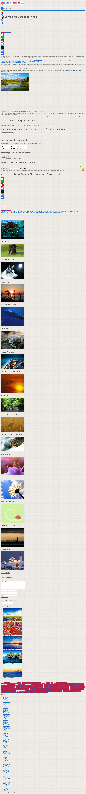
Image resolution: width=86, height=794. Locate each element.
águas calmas (6, 211)
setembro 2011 (6, 741)
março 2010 (5, 763)
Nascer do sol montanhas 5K (9, 677)
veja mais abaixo (38, 60)
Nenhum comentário (5, 20)
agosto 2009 (6, 771)
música (13, 685)
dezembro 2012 (6, 724)
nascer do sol (12, 212)
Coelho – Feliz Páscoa (8, 478)
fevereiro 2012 (6, 735)
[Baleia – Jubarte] (43, 316)
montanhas (3, 212)
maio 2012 (5, 733)
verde (24, 691)
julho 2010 (5, 758)
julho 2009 (5, 772)
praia (17, 691)
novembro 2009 (6, 768)
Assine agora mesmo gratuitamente (38, 116)
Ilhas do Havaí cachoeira (8, 663)
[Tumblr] (43, 47)
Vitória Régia (5, 241)
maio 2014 (5, 708)
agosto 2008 (6, 786)
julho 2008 (5, 787)
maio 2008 (5, 789)
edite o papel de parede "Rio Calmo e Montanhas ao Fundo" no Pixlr (15, 62)
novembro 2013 (6, 714)
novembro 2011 (6, 739)
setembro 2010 (6, 756)
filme (52, 683)
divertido (43, 683)
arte (8, 683)
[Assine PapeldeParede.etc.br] (83, 170)
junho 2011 (5, 745)
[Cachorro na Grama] (43, 250)
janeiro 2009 (5, 780)
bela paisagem (12, 211)
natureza (18, 212)
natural (16, 685)
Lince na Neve (5, 454)
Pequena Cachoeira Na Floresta (11, 415)
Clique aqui (20, 111)
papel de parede (37, 685)
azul (11, 683)
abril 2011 (5, 747)
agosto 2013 (6, 717)
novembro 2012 (6, 726)
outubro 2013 (6, 715)
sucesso (21, 691)
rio (51, 212)
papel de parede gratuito (52, 685)
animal (5, 683)
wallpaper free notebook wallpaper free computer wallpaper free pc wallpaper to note (28, 692)
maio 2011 (5, 746)
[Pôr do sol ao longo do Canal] (12, 648)
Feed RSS (64, 170)
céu (30, 211)
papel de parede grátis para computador (29, 687)
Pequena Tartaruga (7, 352)
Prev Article (3, 32)
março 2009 (5, 777)
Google (32, 170)
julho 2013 (5, 718)
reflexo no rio (48, 212)
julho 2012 (5, 730)
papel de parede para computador (17, 689)
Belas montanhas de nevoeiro (9, 621)
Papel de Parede (4, 792)
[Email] (43, 50)
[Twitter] (43, 44)
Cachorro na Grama (7, 259)
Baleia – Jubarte (6, 328)
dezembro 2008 (6, 781)
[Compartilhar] (43, 53)
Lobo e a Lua (5, 282)
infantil (2, 685)
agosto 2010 (6, 757)
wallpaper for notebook (54, 691)
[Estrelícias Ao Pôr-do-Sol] (43, 293)
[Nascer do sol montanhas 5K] (12, 676)
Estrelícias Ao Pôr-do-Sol (9, 304)
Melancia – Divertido (8, 525)
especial (48, 683)
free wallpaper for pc (72, 683)
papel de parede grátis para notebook (56, 687)
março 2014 (5, 709)
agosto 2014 (6, 704)
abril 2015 (5, 699)
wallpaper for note (39, 691)
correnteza (50, 211)
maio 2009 (5, 775)
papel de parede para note (39, 689)
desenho (38, 683)
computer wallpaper (29, 683)
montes (7, 212)
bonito (19, 683)
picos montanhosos (40, 212)
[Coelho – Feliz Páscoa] (43, 466)
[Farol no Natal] (43, 560)
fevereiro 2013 (6, 722)
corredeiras (45, 211)
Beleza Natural (19, 211)
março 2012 (5, 734)
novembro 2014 (6, 703)
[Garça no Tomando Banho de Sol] (43, 424)
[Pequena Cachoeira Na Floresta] (43, 405)
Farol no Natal (5, 573)
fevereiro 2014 (6, 710)
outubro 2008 (6, 783)
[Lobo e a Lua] (43, 271)
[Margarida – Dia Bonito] (43, 489)
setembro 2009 (6, 770)
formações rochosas (69, 211)
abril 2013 (5, 721)
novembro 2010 (6, 753)
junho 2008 (5, 788)
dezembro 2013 (6, 712)
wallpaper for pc (68, 691)
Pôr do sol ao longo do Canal (9, 649)
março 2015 (5, 700)
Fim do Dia (4, 395)
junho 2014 (5, 706)
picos (34, 212)
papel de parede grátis (69, 685)
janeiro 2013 (5, 723)
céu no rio (34, 211)
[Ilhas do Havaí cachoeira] (12, 662)
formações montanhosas (58, 211)
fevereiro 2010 (6, 764)
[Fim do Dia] (43, 383)
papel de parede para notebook (58, 689)
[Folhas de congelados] (12, 634)
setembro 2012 (6, 728)
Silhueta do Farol (6, 549)
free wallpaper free (81, 683)
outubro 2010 (6, 754)
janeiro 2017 (5, 698)
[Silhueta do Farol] (43, 537)
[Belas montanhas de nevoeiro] (12, 620)
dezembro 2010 (6, 752)
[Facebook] (43, 34)
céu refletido (39, 211)
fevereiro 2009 (6, 778)
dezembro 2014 (6, 702)
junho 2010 (5, 759)
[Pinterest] (43, 40)
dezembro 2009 (6, 766)
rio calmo (55, 212)
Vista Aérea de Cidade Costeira (11, 372)
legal (9, 685)
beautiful (13, 683)
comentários (73, 70)
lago (75, 211)
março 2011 (5, 748)
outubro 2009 (6, 769)
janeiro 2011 (5, 751)
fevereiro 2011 (6, 750)
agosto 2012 (6, 729)
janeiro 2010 (5, 765)
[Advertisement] (26, 101)
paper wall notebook (9, 691)
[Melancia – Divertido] (43, 513)
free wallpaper (61, 683)
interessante (5, 685)
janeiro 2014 (5, 711)
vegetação (59, 212)
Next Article (8, 32)
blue (16, 683)
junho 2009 (5, 774)
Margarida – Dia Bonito (8, 502)
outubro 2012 (6, 727)
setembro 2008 (6, 784)
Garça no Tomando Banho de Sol (12, 434)
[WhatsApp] (43, 37)
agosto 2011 (6, 742)
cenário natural (26, 211)
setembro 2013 (6, 716)
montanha (79, 211)
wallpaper (29, 691)
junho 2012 (5, 732)
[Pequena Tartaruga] (43, 340)
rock (19, 691)
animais (2, 683)
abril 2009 (5, 776)
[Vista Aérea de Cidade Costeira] (43, 361)
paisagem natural (28, 212)
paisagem (22, 212)
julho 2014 (5, 705)
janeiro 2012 (5, 736)
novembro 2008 (6, 782)
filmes (55, 683)
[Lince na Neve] (43, 444)
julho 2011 (5, 744)
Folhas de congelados (8, 635)
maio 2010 (5, 760)
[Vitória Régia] (43, 229)
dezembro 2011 (6, 738)
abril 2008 (5, 790)
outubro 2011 (6, 740)
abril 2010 (5, 762)
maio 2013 (5, 720)
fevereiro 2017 (6, 697)
